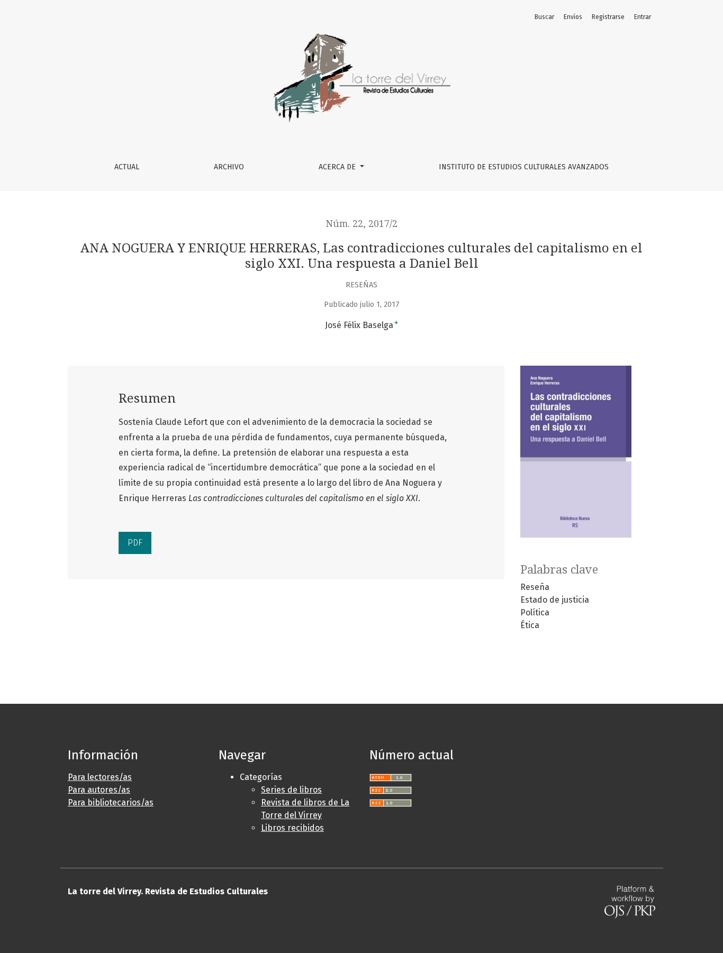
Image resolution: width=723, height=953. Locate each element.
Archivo (229, 166)
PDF (135, 543)
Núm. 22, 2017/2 (361, 224)
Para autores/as (99, 790)
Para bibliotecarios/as (110, 802)
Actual (126, 166)
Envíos (573, 17)
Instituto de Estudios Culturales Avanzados (524, 166)
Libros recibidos (292, 828)
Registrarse (608, 17)
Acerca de (338, 166)
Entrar (642, 17)
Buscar (544, 17)
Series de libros (291, 790)
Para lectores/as (100, 777)
